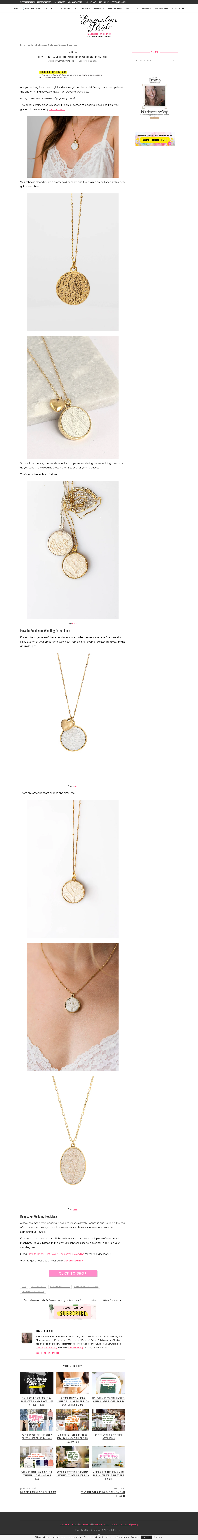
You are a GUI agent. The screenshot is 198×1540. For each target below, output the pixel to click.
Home (16, 8)
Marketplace (132, 8)
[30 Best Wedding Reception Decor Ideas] (108, 1420)
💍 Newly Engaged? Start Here (36, 8)
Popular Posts (59, 2)
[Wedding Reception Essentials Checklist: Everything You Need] (72, 1457)
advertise (97, 1524)
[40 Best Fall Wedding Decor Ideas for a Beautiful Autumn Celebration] (72, 1420)
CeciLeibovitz (57, 109)
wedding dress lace (60, 1287)
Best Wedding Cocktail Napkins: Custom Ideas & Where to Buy (108, 1400)
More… (175, 8)
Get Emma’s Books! (119, 2)
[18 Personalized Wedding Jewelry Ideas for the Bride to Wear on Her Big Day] (72, 1383)
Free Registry (104, 2)
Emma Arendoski (66, 61)
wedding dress (38, 1287)
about (75, 1524)
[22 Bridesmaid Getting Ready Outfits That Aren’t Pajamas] (36, 1420)
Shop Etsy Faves (91, 2)
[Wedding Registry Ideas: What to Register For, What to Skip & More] (108, 1457)
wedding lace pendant (33, 1292)
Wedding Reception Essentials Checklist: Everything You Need (72, 1474)
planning (72, 52)
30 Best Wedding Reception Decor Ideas (109, 1437)
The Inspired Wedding (46, 1347)
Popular (84, 8)
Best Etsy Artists (44, 2)
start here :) (65, 1524)
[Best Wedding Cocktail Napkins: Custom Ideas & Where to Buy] (108, 1383)
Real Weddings (161, 8)
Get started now (74, 1260)
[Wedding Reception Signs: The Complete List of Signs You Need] (36, 1457)
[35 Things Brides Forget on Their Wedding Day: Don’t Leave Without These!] (36, 1383)
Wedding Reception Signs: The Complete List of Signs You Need (36, 1475)
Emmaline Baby (75, 1347)
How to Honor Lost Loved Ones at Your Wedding (56, 1254)
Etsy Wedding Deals (65, 8)
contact (115, 1524)
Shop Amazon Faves (75, 2)
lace (24, 1287)
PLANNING (98, 8)
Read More (158, 1537)
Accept (146, 1537)
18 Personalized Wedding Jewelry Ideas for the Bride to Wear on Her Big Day (73, 1401)
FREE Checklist (115, 8)
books (106, 1524)
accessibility (85, 1524)
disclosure (125, 1524)
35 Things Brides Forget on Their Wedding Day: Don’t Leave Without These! (37, 1401)
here (74, 623)
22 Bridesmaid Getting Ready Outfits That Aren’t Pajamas (37, 1437)
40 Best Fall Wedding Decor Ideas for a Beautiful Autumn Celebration (72, 1438)
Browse (145, 8)
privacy (134, 1524)
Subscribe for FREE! (27, 2)
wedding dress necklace (86, 1287)
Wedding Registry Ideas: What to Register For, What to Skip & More (108, 1475)
